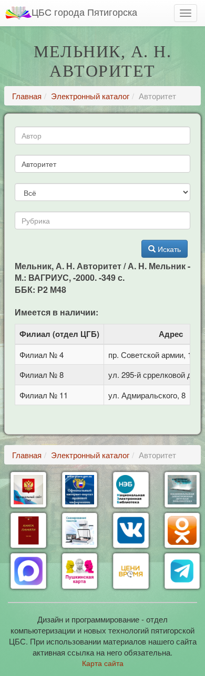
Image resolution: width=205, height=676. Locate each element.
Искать (168, 249)
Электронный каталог (90, 95)
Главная (27, 95)
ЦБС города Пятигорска (84, 11)
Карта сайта (103, 663)
